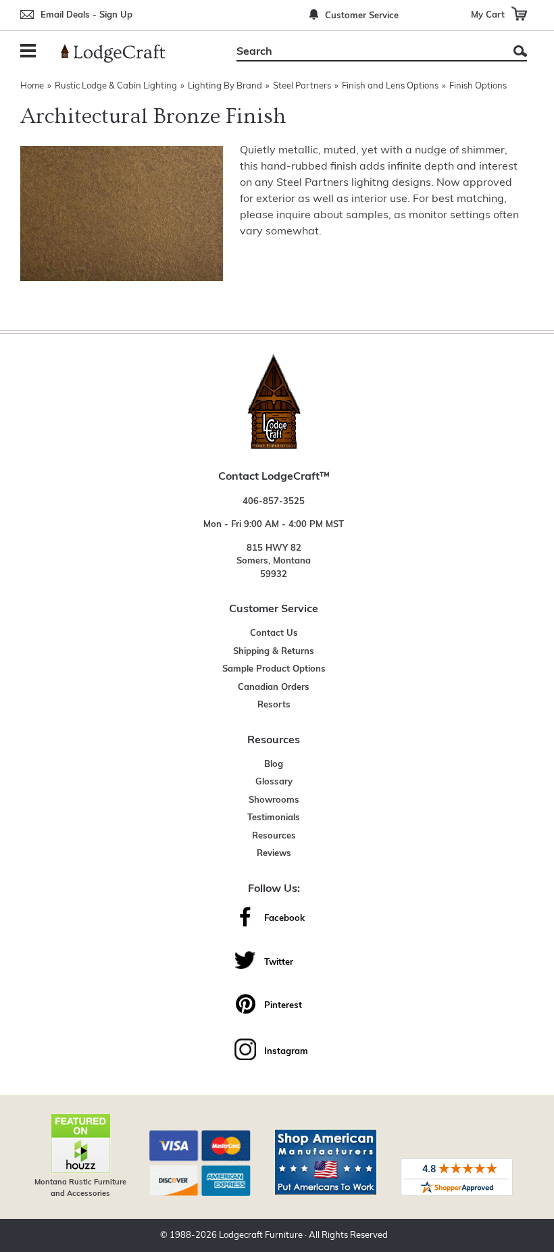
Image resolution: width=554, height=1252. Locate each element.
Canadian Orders (273, 687)
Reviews (274, 853)
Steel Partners (302, 86)
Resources (274, 836)
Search (520, 51)
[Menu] (30, 52)
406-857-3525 (274, 501)
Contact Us (274, 633)
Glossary (274, 782)
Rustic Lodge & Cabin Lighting (116, 86)
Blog (273, 764)
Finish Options (478, 86)
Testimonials (273, 817)
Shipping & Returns (273, 651)
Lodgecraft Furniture (261, 1235)
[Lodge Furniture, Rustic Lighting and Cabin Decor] (121, 53)
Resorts (274, 705)
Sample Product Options (274, 669)
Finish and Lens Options (390, 86)
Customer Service (362, 15)
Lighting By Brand (225, 86)
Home (32, 86)
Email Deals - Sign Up (86, 15)
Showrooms (274, 800)
